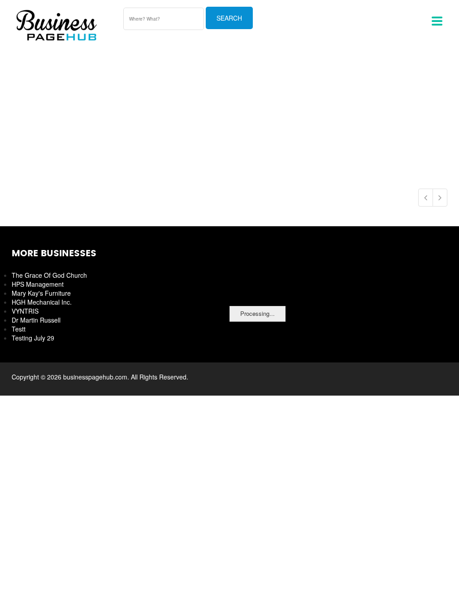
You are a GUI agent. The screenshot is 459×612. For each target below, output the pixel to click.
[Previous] (425, 198)
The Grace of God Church (49, 275)
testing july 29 (33, 337)
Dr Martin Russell (36, 319)
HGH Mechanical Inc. (42, 301)
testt (19, 328)
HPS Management (38, 284)
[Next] (440, 198)
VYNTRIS (25, 310)
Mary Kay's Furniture (41, 293)
